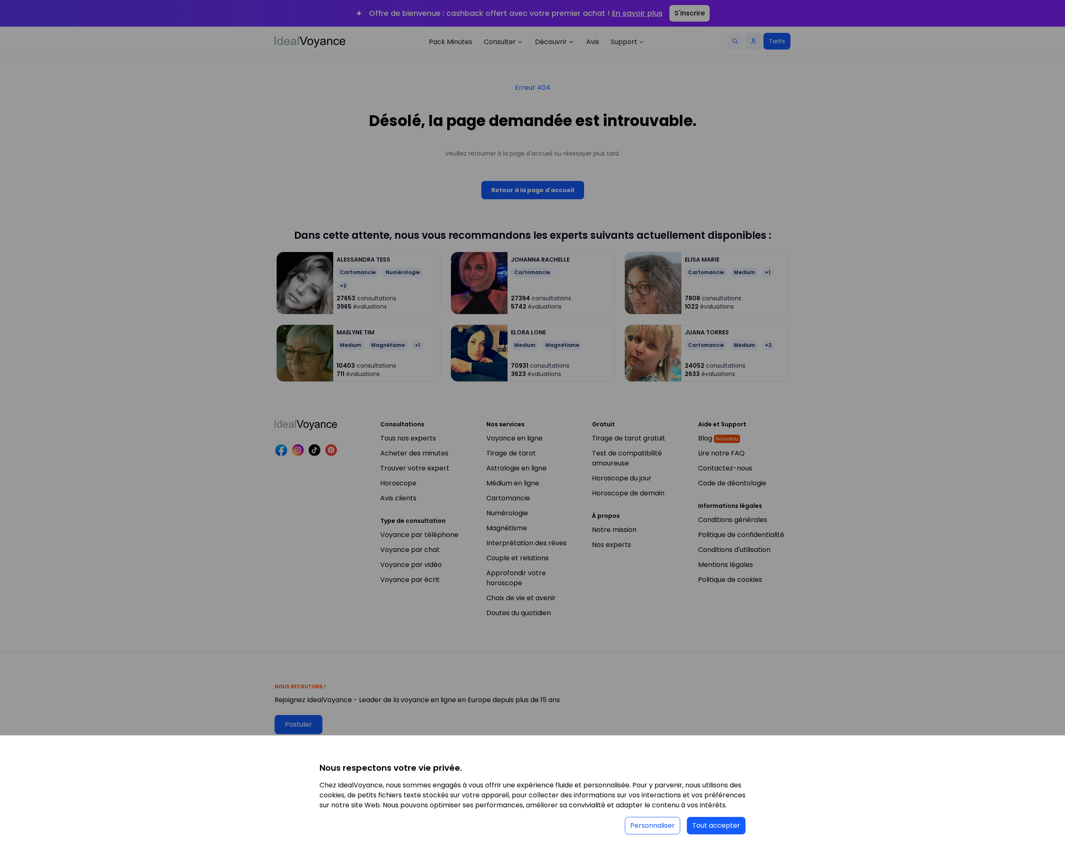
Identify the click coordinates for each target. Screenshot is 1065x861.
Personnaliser (652, 825)
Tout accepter (716, 825)
